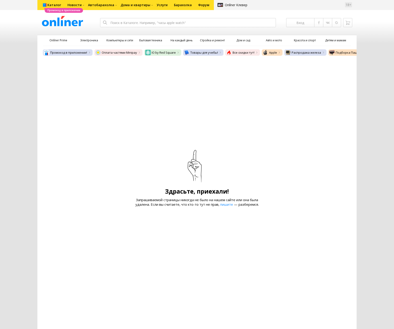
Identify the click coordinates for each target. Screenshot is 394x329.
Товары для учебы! (204, 52)
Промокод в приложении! (68, 52)
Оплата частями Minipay (119, 52)
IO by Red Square (164, 52)
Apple (273, 52)
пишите (226, 204)
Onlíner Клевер (236, 5)
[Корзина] (347, 22)
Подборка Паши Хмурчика (355, 52)
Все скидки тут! (243, 52)
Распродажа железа (306, 52)
